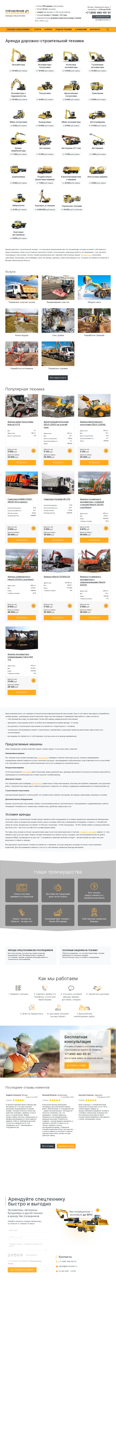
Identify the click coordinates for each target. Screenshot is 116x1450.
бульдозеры (43, 758)
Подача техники (64, 29)
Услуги (37, 29)
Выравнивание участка (58, 302)
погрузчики (26, 772)
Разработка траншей (94, 335)
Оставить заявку (76, 1065)
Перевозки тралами (58, 368)
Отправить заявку (23, 1270)
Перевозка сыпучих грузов (22, 302)
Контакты (95, 29)
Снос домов (58, 335)
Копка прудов (21, 335)
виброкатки (36, 783)
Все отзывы (47, 1146)
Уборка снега (94, 302)
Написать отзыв (66, 1146)
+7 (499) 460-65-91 (98, 12)
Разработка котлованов (21, 368)
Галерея (48, 29)
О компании (81, 29)
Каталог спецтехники (18, 29)
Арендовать (21, 462)
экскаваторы (86, 255)
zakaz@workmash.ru (103, 20)
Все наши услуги (58, 377)
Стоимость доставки (88, 832)
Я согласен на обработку (24, 1262)
